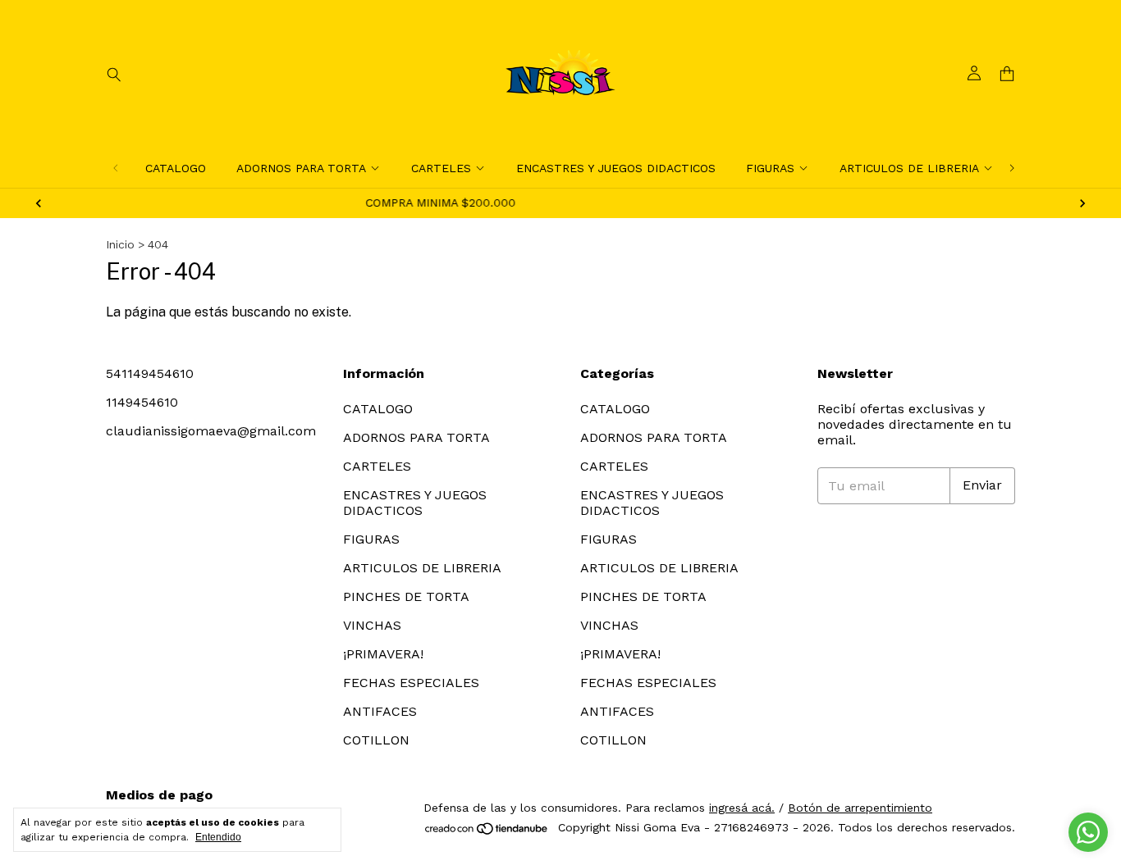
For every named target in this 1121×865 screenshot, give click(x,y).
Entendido (218, 837)
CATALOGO (175, 168)
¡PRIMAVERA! (383, 654)
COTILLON (376, 740)
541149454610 (150, 373)
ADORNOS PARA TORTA (301, 168)
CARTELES (441, 168)
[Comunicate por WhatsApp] (1088, 832)
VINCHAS (372, 625)
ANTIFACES (380, 711)
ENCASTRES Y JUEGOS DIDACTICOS (616, 168)
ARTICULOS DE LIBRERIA (909, 168)
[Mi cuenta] (974, 74)
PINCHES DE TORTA (406, 596)
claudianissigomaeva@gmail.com (211, 431)
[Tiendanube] (487, 832)
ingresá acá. (742, 807)
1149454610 (142, 402)
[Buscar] (114, 74)
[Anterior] (115, 168)
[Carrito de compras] (1007, 74)
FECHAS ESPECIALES (411, 682)
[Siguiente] (1011, 168)
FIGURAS (770, 168)
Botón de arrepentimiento (860, 807)
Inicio (120, 244)
